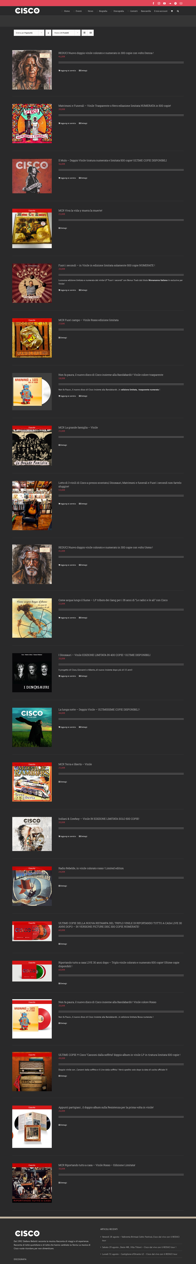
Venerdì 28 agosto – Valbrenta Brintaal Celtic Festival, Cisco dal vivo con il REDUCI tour (140, 1238)
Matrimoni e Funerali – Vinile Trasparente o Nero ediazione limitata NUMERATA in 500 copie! (114, 105)
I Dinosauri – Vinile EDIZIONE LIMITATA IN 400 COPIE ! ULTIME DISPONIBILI (104, 655)
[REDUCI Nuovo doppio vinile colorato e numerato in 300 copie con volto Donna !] (32, 69)
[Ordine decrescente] (48, 33)
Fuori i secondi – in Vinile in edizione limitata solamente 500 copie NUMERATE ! (106, 265)
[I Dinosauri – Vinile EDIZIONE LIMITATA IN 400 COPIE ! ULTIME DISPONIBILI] (32, 672)
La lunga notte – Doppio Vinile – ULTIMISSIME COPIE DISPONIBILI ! (99, 709)
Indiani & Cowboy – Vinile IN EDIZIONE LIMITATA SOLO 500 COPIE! (98, 818)
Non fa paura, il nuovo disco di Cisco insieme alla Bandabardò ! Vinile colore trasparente (110, 374)
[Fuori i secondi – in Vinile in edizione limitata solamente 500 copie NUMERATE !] (32, 283)
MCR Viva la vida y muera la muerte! (80, 210)
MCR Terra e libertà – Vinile (75, 764)
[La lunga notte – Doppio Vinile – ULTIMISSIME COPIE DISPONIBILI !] (32, 727)
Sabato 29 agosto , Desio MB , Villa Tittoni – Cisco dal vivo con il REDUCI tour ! (139, 1247)
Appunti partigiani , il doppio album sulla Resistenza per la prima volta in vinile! (106, 1107)
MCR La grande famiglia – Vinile (78, 427)
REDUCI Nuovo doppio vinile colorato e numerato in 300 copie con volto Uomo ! (105, 547)
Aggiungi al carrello (68, 70)
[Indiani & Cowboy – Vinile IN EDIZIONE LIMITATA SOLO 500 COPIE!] (32, 834)
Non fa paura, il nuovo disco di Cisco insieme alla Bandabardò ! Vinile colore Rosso (107, 1002)
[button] (178, 10)
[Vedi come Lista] (91, 33)
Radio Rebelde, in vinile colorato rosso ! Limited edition (91, 868)
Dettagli (84, 70)
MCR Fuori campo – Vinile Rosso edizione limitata (88, 320)
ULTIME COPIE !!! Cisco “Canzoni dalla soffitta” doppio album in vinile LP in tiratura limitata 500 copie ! (119, 1055)
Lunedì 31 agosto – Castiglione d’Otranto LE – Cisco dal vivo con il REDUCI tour (139, 1254)
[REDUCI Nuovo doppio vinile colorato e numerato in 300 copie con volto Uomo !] (32, 564)
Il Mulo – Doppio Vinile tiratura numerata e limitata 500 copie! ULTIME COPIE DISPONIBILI (112, 160)
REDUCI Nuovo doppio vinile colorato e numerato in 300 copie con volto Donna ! (106, 53)
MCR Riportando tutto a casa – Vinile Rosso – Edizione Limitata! (96, 1165)
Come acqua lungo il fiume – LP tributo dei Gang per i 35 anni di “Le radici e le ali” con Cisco (113, 600)
